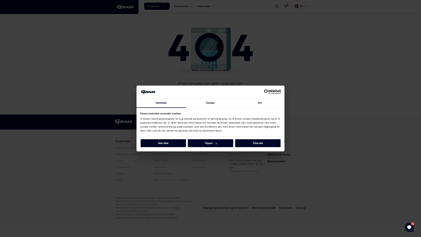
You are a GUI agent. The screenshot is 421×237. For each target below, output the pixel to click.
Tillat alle (258, 143)
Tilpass (209, 143)
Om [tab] (260, 102)
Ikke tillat (163, 143)
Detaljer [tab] (210, 102)
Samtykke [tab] (161, 102)
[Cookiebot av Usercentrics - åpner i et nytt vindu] (266, 91)
